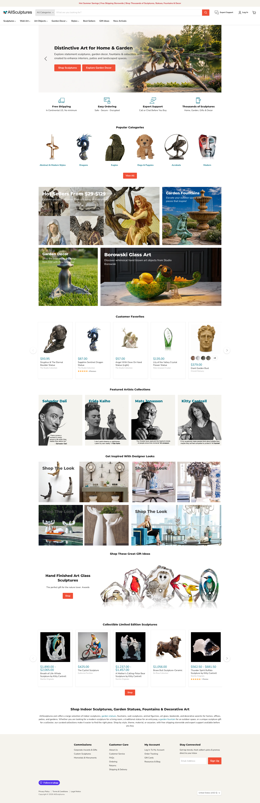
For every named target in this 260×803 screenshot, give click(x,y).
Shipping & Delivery (118, 769)
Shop (67, 595)
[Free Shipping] (61, 104)
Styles (74, 20)
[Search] (205, 12)
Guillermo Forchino (85, 673)
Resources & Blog (152, 761)
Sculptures (9, 20)
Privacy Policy (44, 791)
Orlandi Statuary (197, 371)
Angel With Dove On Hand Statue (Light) (129, 364)
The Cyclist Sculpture (88, 670)
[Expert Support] (153, 104)
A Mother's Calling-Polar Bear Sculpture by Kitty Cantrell (130, 675)
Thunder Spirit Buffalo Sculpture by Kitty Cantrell (204, 672)
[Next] (227, 350)
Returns (112, 765)
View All (130, 175)
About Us (113, 750)
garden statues (109, 716)
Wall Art (24, 20)
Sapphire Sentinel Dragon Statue (90, 364)
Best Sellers (89, 20)
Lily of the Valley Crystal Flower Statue (165, 364)
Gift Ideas (104, 20)
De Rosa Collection (160, 673)
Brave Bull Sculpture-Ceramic (167, 670)
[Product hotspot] (133, 593)
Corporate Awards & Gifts (85, 750)
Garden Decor (59, 20)
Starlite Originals (47, 679)
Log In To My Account (154, 750)
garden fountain (167, 719)
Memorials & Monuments (85, 757)
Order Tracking (151, 753)
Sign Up (214, 760)
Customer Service (117, 753)
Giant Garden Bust (200, 368)
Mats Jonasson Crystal (162, 368)
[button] (243, 12)
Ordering (113, 761)
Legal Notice (76, 791)
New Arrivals (119, 20)
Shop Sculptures (67, 67)
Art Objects (40, 20)
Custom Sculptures (82, 753)
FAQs (111, 757)
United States (208, 793)
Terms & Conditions (60, 791)
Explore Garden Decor (98, 67)
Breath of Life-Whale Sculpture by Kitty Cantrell (53, 675)
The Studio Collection (48, 368)
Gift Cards (149, 757)
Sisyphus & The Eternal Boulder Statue (51, 364)
